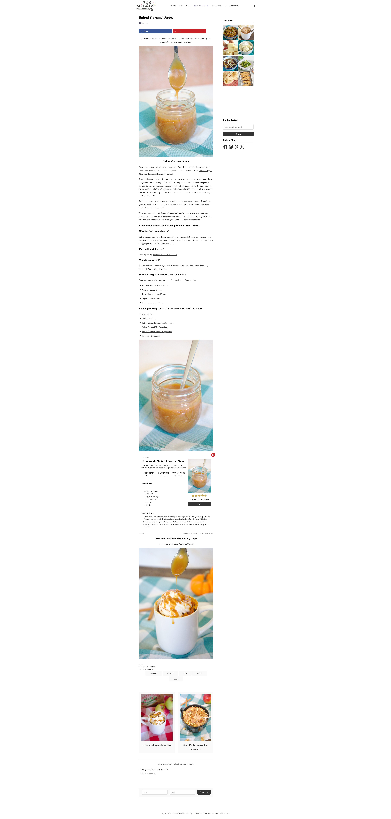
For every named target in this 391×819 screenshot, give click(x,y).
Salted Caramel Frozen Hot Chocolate (158, 322)
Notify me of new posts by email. (154, 769)
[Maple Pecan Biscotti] (246, 78)
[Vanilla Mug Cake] (246, 47)
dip (185, 673)
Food (140, 669)
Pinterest (182, 544)
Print (199, 504)
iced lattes (168, 216)
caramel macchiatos (183, 216)
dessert (170, 673)
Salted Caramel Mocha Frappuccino (157, 331)
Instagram (173, 544)
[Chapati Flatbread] (230, 78)
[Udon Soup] (230, 63)
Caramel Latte (148, 314)
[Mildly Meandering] (146, 6)
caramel (153, 673)
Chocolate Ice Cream (151, 335)
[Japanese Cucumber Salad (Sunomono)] (246, 63)
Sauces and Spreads (148, 669)
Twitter (190, 544)
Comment (204, 792)
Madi (142, 665)
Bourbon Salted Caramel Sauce (155, 285)
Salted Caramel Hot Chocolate (154, 327)
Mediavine (225, 813)
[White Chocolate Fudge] (230, 47)
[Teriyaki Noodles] (230, 32)
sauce (176, 679)
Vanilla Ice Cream (149, 318)
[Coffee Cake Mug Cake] (246, 32)
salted (199, 673)
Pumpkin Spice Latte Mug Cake (178, 189)
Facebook (163, 544)
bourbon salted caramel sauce (165, 254)
